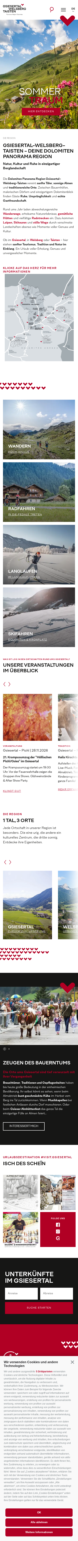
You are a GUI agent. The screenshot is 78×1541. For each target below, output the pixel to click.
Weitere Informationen (39, 1532)
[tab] (69, 43)
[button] (72, 1362)
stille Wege (40, 222)
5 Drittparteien (44, 1371)
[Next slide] (70, 118)
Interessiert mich (23, 1126)
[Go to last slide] (65, 118)
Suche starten (39, 1308)
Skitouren (20, 222)
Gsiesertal (19, 240)
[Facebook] (58, 1225)
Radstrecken (40, 218)
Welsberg (36, 240)
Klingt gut (12, 791)
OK (39, 1512)
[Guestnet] (58, 1239)
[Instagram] (58, 1232)
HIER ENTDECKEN (41, 111)
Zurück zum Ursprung (27, 931)
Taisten (55, 240)
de (73, 9)
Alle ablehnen (39, 1522)
